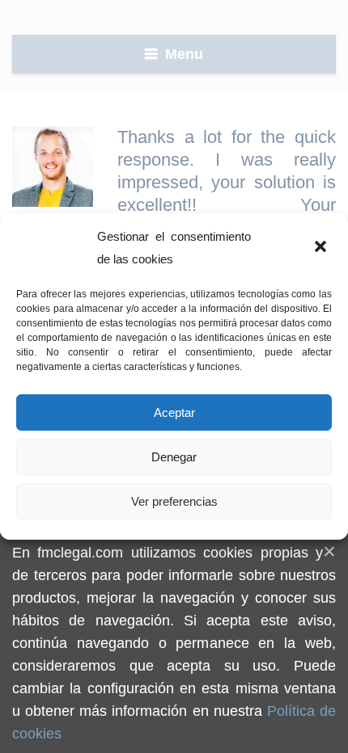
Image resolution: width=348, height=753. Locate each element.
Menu (184, 54)
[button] (322, 248)
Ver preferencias (174, 501)
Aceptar (174, 412)
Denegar (174, 457)
